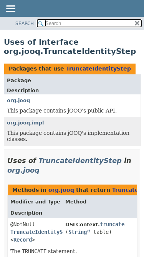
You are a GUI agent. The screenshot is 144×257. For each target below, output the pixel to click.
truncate (112, 224)
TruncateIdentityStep (98, 69)
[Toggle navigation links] (10, 9)
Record (22, 240)
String (77, 232)
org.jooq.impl (25, 123)
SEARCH (24, 23)
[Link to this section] (45, 170)
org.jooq (18, 100)
